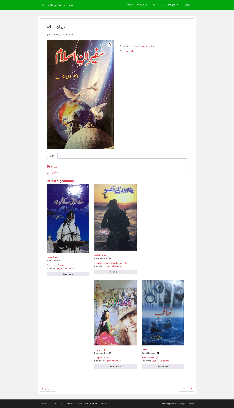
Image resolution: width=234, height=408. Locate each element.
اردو (155, 46)
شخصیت (143, 46)
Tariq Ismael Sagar (55, 265)
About (130, 5)
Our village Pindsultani (57, 5)
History (154, 5)
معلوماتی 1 (134, 46)
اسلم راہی (130, 51)
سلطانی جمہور (48, 389)
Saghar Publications (65, 268)
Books (187, 5)
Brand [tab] (53, 155)
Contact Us (142, 5)
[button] (109, 44)
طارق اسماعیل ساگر (119, 263)
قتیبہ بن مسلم (186, 389)
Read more (67, 274)
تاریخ (150, 46)
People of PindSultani (171, 5)
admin (70, 34)
